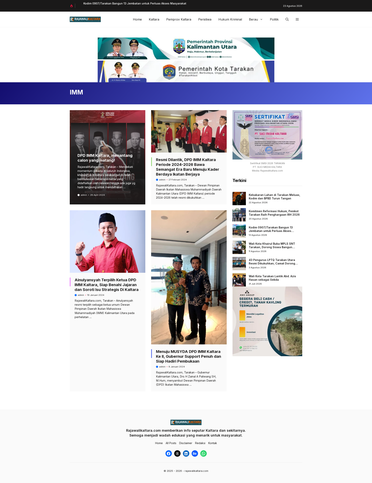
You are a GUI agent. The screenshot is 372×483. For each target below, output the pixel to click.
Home (137, 19)
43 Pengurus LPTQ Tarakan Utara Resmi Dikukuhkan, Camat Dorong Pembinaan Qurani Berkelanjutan (272, 263)
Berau (253, 19)
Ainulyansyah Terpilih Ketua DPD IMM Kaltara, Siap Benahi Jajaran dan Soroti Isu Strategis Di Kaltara (107, 285)
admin (84, 195)
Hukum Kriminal (230, 19)
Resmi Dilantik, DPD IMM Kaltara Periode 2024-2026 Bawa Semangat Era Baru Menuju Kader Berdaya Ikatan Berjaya (187, 167)
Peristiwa (204, 19)
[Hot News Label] (72, 5)
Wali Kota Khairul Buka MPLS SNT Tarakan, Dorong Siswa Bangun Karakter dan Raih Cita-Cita (272, 247)
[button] (287, 19)
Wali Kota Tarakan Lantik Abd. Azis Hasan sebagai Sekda (272, 278)
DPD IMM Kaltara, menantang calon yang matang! (105, 158)
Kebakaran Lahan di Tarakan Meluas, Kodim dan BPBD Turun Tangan (274, 196)
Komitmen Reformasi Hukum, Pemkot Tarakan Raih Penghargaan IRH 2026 (274, 212)
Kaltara (154, 19)
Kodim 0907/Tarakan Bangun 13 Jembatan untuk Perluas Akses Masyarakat (130, 3)
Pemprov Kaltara (178, 19)
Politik (274, 19)
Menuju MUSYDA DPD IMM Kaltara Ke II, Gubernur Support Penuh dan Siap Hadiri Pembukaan (188, 356)
